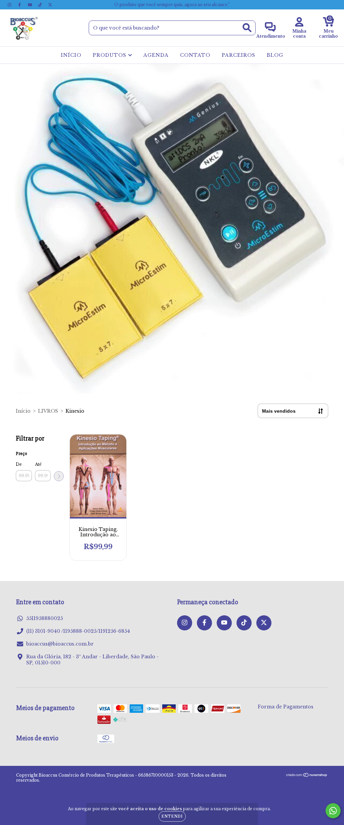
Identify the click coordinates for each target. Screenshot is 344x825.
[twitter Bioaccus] (50, 5)
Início (23, 411)
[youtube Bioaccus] (31, 5)
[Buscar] (247, 28)
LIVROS (48, 411)
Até (38, 464)
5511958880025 (44, 618)
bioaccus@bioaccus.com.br (60, 644)
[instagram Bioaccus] (10, 5)
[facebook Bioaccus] (20, 5)
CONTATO (195, 55)
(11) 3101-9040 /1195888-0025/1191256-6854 (78, 631)
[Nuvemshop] (307, 775)
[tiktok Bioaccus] (41, 5)
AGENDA (156, 55)
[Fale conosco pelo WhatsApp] (333, 810)
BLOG (275, 55)
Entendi (172, 816)
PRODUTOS (110, 55)
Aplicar (59, 476)
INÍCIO (71, 55)
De (19, 464)
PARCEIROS (238, 55)
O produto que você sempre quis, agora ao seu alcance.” (172, 4)
